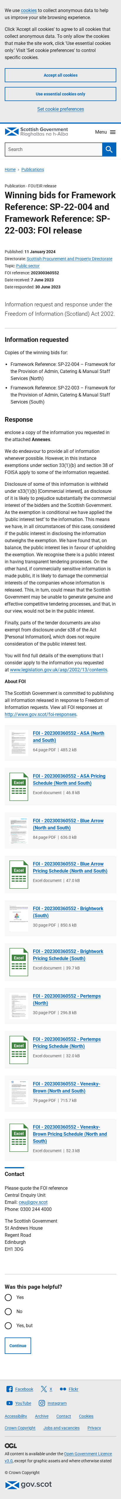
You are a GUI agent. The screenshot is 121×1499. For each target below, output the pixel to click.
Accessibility (16, 1416)
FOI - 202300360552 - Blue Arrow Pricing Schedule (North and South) (70, 867)
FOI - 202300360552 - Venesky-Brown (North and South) (66, 1087)
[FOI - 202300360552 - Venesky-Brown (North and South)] (18, 1093)
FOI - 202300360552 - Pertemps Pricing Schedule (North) (67, 1042)
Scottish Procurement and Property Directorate (69, 258)
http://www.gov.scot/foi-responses (40, 714)
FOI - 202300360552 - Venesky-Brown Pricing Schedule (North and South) (70, 1134)
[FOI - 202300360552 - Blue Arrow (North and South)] (18, 830)
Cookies (86, 1416)
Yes (20, 1297)
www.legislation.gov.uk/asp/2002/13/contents (58, 670)
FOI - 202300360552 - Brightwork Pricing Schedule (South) (68, 955)
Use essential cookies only (60, 94)
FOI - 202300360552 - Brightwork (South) (68, 912)
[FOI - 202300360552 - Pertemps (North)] (18, 1006)
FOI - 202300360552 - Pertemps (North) (67, 999)
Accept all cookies (61, 75)
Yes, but (24, 1325)
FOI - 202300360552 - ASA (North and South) (68, 736)
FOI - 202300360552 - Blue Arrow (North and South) (68, 824)
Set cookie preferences (60, 109)
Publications (32, 169)
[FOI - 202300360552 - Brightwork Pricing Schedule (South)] (18, 962)
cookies (29, 10)
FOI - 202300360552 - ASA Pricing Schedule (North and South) (69, 779)
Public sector (28, 265)
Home (10, 169)
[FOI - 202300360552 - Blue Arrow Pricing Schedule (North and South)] (18, 875)
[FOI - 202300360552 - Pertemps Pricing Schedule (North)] (18, 1050)
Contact (63, 1416)
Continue (17, 1345)
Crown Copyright (20, 1428)
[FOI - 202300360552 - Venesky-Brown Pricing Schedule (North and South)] (18, 1138)
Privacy (94, 1428)
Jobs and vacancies (61, 1428)
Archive (41, 1416)
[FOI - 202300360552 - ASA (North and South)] (18, 743)
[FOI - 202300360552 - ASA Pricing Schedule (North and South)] (18, 787)
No (19, 1311)
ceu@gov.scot (33, 1202)
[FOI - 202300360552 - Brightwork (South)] (18, 918)
